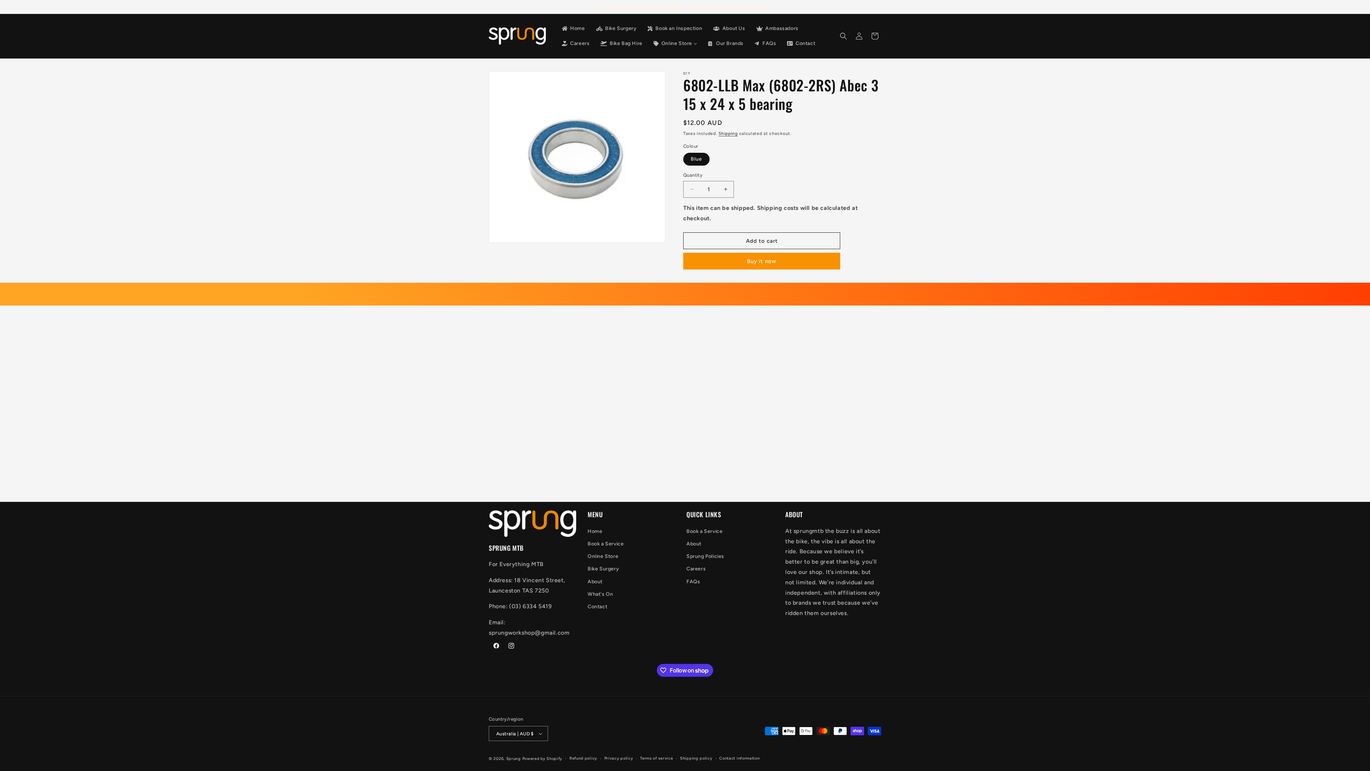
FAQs (693, 582)
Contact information (739, 758)
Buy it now (761, 261)
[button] (843, 36)
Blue (696, 159)
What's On (600, 594)
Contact (597, 607)
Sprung (513, 758)
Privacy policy (618, 758)
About (595, 582)
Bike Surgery (603, 569)
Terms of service (656, 758)
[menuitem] (573, 28)
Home (595, 531)
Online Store (603, 556)
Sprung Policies (705, 556)
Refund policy (583, 758)
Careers (696, 569)
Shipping (728, 133)
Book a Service (606, 544)
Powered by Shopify (542, 758)
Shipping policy (696, 758)
